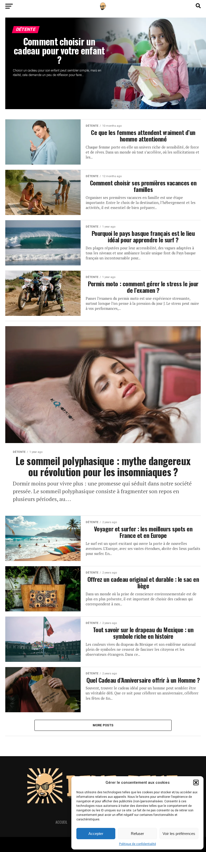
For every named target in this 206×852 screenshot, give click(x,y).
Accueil (61, 822)
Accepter (95, 833)
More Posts (103, 725)
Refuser (137, 833)
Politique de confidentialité (137, 844)
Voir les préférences (179, 833)
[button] (195, 782)
